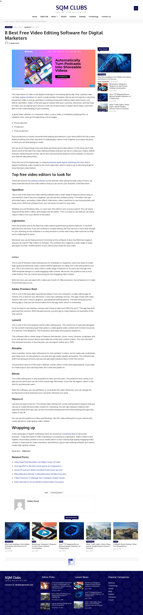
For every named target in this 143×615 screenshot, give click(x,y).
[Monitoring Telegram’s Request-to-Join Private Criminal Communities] (103, 87)
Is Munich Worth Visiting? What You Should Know (125, 545)
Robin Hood (15, 43)
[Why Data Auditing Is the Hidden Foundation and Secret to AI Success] (114, 63)
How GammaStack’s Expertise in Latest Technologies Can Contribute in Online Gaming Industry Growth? (62, 585)
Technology (101, 74)
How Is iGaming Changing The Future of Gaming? (62, 604)
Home (6, 21)
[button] (136, 8)
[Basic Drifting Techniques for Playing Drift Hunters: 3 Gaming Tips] (45, 596)
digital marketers (27, 97)
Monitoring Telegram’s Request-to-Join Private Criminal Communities (118, 86)
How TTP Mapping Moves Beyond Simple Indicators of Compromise (120, 96)
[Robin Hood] (7, 43)
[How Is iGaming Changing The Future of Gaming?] (45, 606)
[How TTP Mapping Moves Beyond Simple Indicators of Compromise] (103, 97)
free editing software (36, 180)
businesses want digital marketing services (65, 162)
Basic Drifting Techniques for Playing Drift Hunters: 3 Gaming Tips (61, 595)
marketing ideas (69, 434)
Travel (115, 541)
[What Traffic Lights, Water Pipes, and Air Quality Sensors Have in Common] (103, 108)
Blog (99, 89)
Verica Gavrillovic (103, 81)
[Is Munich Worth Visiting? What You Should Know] (125, 531)
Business (12, 21)
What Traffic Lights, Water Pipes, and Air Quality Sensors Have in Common (119, 107)
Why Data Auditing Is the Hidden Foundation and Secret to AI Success (114, 78)
